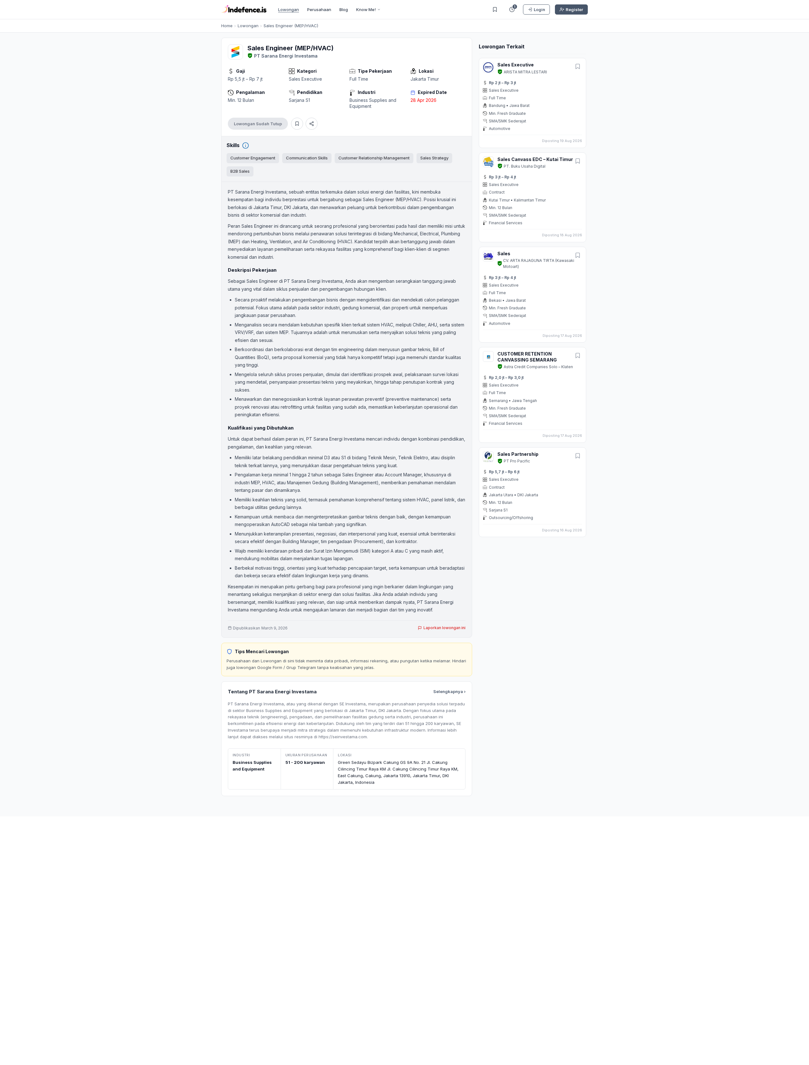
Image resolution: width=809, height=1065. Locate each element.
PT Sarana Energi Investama (286, 56)
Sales (503, 253)
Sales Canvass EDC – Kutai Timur (535, 159)
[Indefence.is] (244, 9)
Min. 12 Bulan (241, 100)
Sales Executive (305, 79)
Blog (343, 9)
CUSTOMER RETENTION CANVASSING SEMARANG (527, 356)
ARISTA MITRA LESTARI (525, 72)
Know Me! (366, 9)
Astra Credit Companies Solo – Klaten (538, 366)
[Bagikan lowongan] (312, 124)
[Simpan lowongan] (297, 124)
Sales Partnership (517, 454)
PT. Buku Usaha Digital (524, 166)
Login (539, 9)
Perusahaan (319, 9)
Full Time (359, 79)
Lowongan (288, 9)
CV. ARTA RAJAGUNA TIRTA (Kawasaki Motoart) (538, 263)
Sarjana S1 (299, 100)
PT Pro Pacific (517, 461)
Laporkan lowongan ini (444, 628)
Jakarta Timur (425, 79)
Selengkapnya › (449, 691)
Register (574, 9)
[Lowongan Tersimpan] (495, 9)
